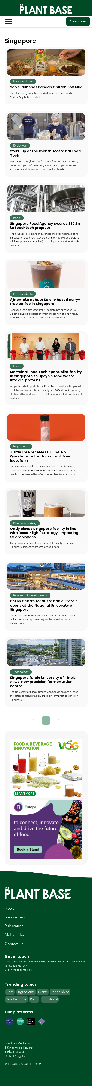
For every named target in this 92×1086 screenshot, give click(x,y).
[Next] (58, 720)
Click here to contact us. (18, 969)
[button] (23, 81)
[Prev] (33, 720)
